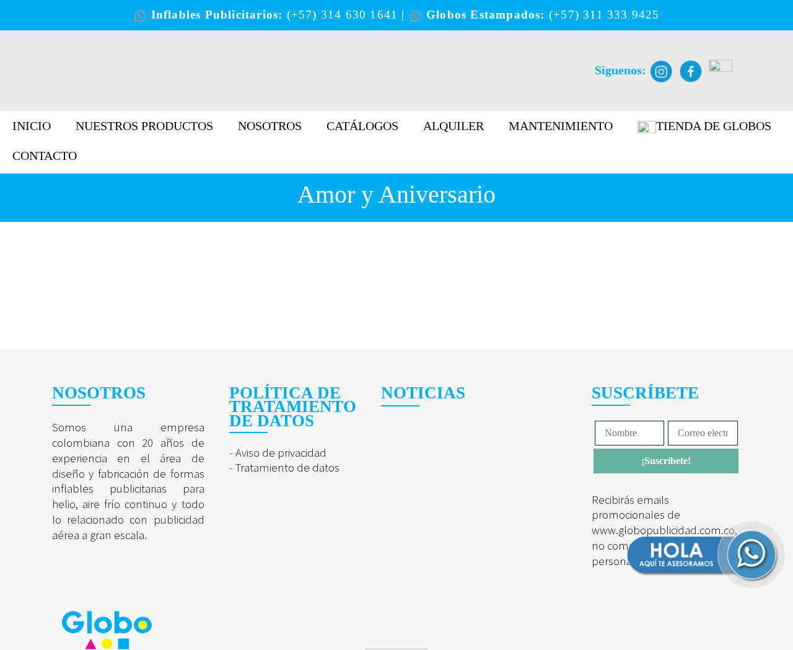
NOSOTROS (270, 126)
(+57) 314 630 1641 (344, 14)
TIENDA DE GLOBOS (713, 126)
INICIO (31, 126)
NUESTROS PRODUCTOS (144, 126)
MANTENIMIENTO (561, 126)
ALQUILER (453, 126)
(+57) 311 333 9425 (604, 14)
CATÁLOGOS (362, 126)
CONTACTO (44, 155)
